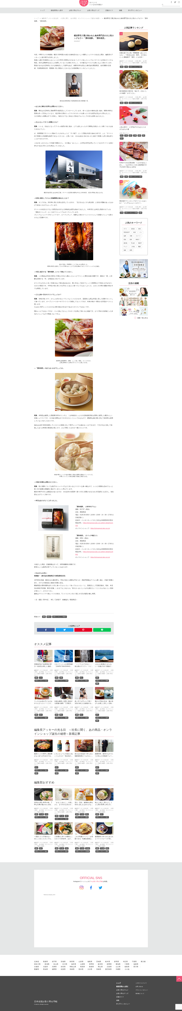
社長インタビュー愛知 (61, 717)
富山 (81, 677)
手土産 (41, 814)
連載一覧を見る (142, 318)
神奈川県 (37, 964)
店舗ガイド (109, 10)
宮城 (121, 212)
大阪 (126, 103)
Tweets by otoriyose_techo (49, 894)
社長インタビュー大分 (41, 680)
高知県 (45, 969)
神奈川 (49, 616)
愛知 (61, 714)
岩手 (97, 714)
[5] (133, 197)
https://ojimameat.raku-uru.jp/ (100, 528)
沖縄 (61, 677)
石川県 (64, 964)
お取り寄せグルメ (75, 10)
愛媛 (139, 246)
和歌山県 (73, 966)
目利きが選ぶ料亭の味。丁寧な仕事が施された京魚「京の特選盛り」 (43, 805)
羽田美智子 (127, 232)
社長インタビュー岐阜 (102, 770)
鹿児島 (125, 243)
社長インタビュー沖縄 (61, 680)
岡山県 (100, 966)
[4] (133, 159)
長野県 (91, 964)
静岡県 (109, 964)
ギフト (125, 229)
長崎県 (72, 969)
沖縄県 (118, 969)
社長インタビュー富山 (82, 680)
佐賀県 (63, 969)
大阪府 (45, 966)
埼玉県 (125, 961)
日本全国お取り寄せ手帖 (45, 1001)
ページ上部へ (179, 979)
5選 (143, 135)
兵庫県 (54, 966)
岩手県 (54, 961)
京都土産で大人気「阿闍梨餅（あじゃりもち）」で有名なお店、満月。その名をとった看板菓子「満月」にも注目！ (133, 55)
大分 (41, 677)
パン (140, 232)
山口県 (118, 966)
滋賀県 (135, 964)
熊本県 (81, 969)
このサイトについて (141, 983)
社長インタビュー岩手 (102, 717)
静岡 (77, 767)
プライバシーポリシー (142, 990)
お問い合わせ (139, 986)
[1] (133, 49)
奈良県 (63, 966)
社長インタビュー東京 (82, 717)
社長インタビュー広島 (135, 176)
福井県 (73, 964)
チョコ (125, 246)
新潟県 (47, 964)
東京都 (143, 961)
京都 (46, 814)
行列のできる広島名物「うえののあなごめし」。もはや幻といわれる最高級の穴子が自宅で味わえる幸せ (133, 165)
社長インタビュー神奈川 (59, 616)
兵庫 (135, 135)
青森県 (45, 961)
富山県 (55, 964)
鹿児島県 (108, 969)
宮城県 (63, 961)
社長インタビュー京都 (41, 817)
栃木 (41, 714)
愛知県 (118, 964)
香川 (101, 814)
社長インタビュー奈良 (61, 851)
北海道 (87, 848)
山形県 (81, 961)
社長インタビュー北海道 (82, 851)
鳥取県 (82, 966)
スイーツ (138, 236)
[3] (133, 124)
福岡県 (54, 969)
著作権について (140, 993)
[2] (133, 88)
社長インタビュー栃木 (41, 717)
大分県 (89, 969)
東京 (81, 714)
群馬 (131, 250)
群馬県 (116, 961)
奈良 (67, 848)
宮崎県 (98, 969)
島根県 (91, 966)
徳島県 (127, 966)
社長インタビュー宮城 (131, 212)
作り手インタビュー (135, 10)
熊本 (130, 135)
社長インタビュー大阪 (135, 103)
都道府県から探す (57, 10)
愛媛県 (36, 969)
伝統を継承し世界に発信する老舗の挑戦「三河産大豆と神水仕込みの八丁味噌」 (63, 703)
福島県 (89, 961)
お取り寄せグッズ (93, 10)
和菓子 (140, 243)
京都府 (36, 966)
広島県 (109, 966)
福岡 (139, 135)
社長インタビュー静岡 (82, 770)
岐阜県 (100, 964)
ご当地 (133, 246)
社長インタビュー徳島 (102, 680)
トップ (42, 10)
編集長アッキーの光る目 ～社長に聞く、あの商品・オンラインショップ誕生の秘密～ (71, 18)
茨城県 (98, 961)
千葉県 (134, 961)
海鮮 (125, 250)
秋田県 (72, 961)
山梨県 (82, 964)
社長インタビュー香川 (102, 817)
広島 (126, 176)
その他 (127, 969)
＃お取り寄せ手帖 (97, 881)
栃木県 (107, 961)
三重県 (127, 964)
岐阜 (97, 767)
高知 (125, 239)
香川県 (135, 966)
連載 (120, 10)
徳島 (97, 677)
